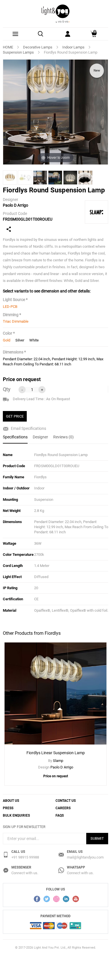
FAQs (60, 815)
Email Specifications (28, 428)
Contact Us (66, 801)
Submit (97, 838)
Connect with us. (24, 873)
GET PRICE (15, 416)
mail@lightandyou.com (85, 857)
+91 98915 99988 (25, 857)
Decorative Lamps (37, 47)
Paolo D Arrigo (15, 205)
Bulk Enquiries (16, 815)
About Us (11, 801)
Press (8, 808)
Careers (63, 808)
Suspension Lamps (18, 52)
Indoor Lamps (73, 47)
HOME (8, 47)
